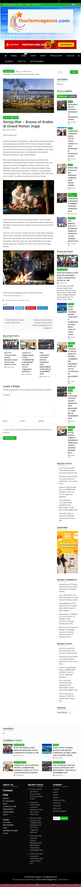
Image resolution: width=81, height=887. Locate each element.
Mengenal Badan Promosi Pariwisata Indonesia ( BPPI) (73, 112)
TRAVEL (14, 56)
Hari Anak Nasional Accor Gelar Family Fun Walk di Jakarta (68, 597)
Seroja (27, 300)
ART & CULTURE (71, 194)
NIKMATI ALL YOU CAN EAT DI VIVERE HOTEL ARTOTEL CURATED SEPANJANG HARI (68, 619)
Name (5, 421)
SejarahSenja (64, 584)
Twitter (73, 4)
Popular (62, 96)
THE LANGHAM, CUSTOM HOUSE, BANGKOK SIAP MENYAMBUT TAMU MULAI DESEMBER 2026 (68, 505)
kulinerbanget (64, 614)
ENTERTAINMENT (37, 61)
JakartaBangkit (64, 603)
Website (41, 421)
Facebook (71, 4)
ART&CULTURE (56, 56)
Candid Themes (62, 879)
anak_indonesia (64, 595)
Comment (7, 395)
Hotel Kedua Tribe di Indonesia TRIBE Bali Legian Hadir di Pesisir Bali (73, 443)
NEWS (24, 55)
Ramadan (21, 300)
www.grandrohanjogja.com (12, 295)
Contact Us (28, 4)
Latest (72, 96)
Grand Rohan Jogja (11, 300)
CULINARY (9, 61)
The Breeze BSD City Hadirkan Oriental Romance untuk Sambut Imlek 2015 (73, 231)
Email (23, 421)
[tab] (62, 96)
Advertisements (37, 4)
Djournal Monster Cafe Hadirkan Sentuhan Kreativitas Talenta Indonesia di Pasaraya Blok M (68, 632)
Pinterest (31, 308)
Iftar (18, 300)
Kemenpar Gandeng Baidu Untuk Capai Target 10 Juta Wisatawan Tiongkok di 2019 (73, 143)
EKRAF (43, 56)
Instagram (76, 4)
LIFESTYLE (21, 61)
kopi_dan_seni (64, 627)
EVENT (33, 56)
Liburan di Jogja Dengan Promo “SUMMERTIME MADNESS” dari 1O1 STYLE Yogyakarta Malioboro (28, 362)
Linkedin (43, 308)
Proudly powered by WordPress (23, 879)
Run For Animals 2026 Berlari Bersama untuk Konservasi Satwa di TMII (68, 470)
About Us (20, 4)
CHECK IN (7, 117)
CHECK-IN (70, 56)
